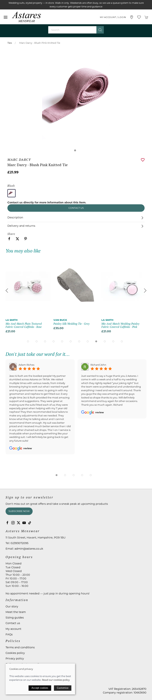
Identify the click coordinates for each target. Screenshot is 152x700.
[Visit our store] (131, 17)
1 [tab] (76, 151)
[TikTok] (30, 523)
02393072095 (19, 543)
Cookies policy (15, 653)
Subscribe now (19, 511)
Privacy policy (15, 658)
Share (11, 234)
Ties (9, 42)
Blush (11, 185)
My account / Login (113, 17)
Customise (62, 687)
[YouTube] (24, 523)
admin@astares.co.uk (28, 548)
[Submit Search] (100, 30)
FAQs (9, 634)
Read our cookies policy (56, 679)
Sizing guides (15, 617)
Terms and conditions (20, 647)
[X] (18, 523)
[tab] (28, 341)
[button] (5, 17)
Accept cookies (40, 687)
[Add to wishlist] (45, 261)
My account (13, 629)
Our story (12, 606)
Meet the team (16, 612)
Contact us (76, 208)
